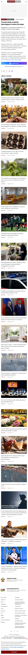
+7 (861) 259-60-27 (7, 638)
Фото (2, 613)
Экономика (3, 604)
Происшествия (4, 606)
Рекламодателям (19, 620)
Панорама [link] (3, 101)
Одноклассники (14, 631)
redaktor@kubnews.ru (20, 638)
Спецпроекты (18, 606)
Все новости (3, 597)
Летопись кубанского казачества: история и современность (20, 603)
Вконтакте (11, 631)
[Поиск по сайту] (26, 1)
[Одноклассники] (6, 71)
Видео (2, 615)
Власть (2, 602)
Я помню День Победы (20, 613)
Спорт (2, 608)
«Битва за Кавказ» (19, 599)
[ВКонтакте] (4, 71)
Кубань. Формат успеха (20, 610)
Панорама (17, 597)
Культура (3, 610)
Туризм (2, 617)
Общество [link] (3, 210)
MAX (22, 66)
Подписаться (15, 63)
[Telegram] (9, 71)
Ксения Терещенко (20, 19)
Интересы (3, 622)
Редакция (17, 618)
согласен (14, 652)
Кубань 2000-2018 (19, 608)
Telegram (17, 631)
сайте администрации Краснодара (12, 59)
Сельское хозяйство (5, 619)
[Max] (12, 71)
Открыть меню (1, 1)
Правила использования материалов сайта (20, 624)
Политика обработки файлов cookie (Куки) (19, 627)
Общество (4, 19)
